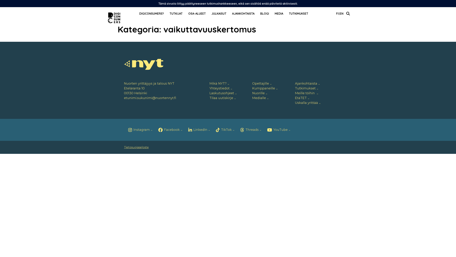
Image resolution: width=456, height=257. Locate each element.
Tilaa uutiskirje (221, 98)
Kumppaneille (263, 88)
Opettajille (260, 83)
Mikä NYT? (218, 83)
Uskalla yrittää (306, 103)
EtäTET (301, 98)
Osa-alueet (197, 13)
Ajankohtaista (243, 13)
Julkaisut (218, 13)
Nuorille (258, 93)
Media (279, 13)
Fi (337, 13)
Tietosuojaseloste (136, 147)
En (341, 13)
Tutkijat (176, 13)
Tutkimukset (298, 13)
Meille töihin (305, 93)
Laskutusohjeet (221, 93)
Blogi (264, 13)
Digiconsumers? (151, 13)
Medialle (259, 98)
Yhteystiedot (219, 88)
